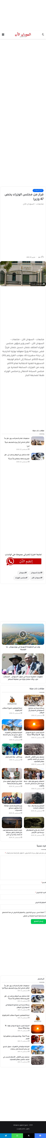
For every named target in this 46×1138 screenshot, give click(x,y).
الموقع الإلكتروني (40, 902)
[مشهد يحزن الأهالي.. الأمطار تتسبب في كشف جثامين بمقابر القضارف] (34, 749)
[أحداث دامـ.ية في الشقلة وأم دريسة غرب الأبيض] (34, 822)
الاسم (44, 883)
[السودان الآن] (23, 34)
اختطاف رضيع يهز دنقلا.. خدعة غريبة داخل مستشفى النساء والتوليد (34, 784)
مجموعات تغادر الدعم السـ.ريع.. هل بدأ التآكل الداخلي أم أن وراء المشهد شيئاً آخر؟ (16, 442)
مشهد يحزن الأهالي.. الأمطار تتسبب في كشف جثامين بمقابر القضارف (34, 759)
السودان (22, 573)
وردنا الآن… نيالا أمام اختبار (14, 757)
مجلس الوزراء (20, 578)
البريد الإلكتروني (41, 892)
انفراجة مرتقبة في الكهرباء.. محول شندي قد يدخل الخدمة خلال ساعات (12, 735)
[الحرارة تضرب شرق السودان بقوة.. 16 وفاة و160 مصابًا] (34, 724)
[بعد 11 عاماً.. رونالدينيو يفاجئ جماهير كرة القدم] (37, 1039)
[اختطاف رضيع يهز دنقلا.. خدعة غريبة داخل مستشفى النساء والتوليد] (34, 773)
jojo (39, 257)
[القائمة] (3, 35)
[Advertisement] (23, 14)
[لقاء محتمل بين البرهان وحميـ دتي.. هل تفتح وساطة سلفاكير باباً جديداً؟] (37, 456)
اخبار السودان (38, 190)
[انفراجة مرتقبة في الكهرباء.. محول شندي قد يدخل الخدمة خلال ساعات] (12, 724)
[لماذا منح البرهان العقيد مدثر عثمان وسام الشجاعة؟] (12, 773)
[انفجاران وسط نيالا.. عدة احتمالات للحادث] (34, 798)
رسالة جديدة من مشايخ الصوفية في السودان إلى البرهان (36, 711)
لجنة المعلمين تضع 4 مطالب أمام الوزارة (15, 1015)
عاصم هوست (21, 1129)
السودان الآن (36, 578)
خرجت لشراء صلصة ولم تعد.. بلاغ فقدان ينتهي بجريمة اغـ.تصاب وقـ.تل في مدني (12, 833)
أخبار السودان (36, 573)
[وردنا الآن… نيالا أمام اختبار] (12, 749)
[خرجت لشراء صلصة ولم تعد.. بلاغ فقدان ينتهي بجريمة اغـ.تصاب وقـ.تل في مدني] (12, 822)
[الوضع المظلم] (43, 35)
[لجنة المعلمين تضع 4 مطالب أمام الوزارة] (12, 700)
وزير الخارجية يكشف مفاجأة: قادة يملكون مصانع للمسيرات (13, 808)
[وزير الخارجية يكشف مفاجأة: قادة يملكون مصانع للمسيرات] (12, 798)
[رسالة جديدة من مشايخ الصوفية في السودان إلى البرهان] (34, 700)
